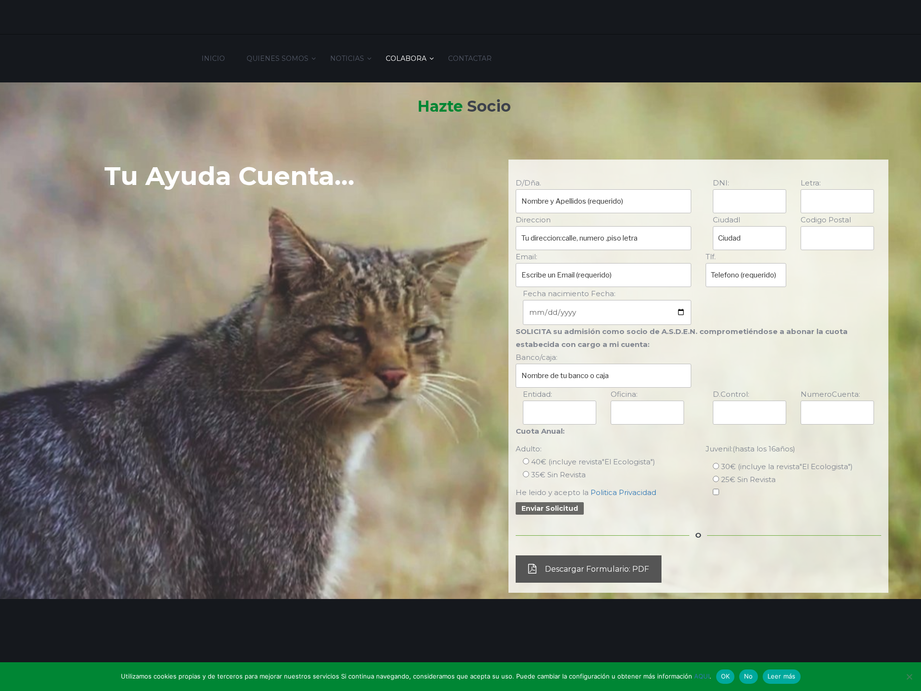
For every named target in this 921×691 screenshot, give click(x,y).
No (748, 676)
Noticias (347, 58)
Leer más (782, 676)
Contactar (470, 58)
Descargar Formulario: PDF (597, 569)
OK (725, 676)
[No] (909, 676)
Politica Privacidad (623, 492)
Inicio (213, 58)
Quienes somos (277, 58)
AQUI (701, 676)
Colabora (406, 58)
